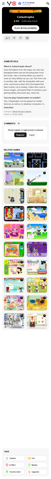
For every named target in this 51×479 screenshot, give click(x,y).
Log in (32, 135)
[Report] (20, 38)
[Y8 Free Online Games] (11, 4)
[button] (8, 107)
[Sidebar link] (3, 3)
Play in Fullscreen (26, 28)
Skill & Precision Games (21, 111)
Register (20, 135)
